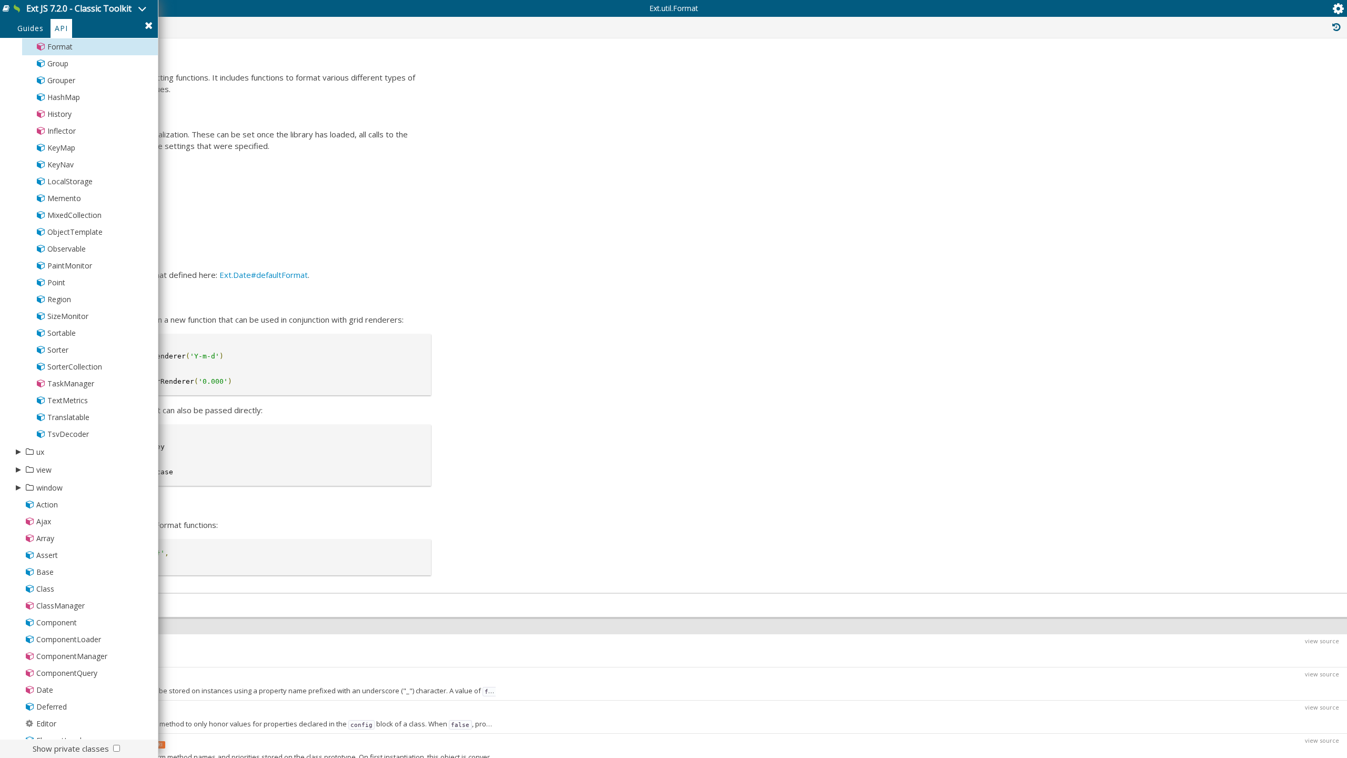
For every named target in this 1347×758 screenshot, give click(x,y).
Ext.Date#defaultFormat (263, 275)
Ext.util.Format (673, 8)
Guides (30, 28)
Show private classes (71, 748)
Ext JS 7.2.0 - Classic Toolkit (79, 8)
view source (1322, 641)
